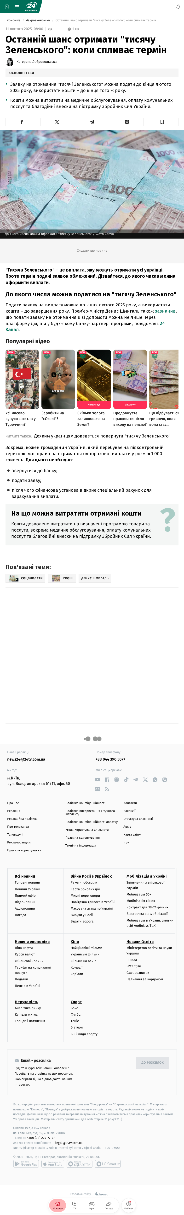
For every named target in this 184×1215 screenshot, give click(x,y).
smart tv (79, 1164)
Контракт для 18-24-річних (147, 907)
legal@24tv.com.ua (68, 1143)
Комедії (76, 967)
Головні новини (27, 882)
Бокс (74, 1008)
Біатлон (77, 1027)
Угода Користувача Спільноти (87, 829)
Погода (20, 915)
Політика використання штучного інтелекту (90, 813)
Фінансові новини (29, 961)
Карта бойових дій (85, 889)
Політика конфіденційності (85, 803)
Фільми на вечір (83, 961)
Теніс (75, 1021)
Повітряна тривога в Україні (93, 902)
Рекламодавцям (18, 842)
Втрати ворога (82, 921)
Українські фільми (85, 954)
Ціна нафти (24, 948)
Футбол (76, 1014)
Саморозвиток (137, 973)
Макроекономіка (38, 20)
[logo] (31, 6)
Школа (131, 960)
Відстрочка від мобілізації (147, 914)
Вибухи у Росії (82, 915)
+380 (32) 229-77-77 (41, 1138)
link (97, 779)
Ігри (126, 842)
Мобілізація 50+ (138, 894)
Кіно (75, 941)
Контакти (130, 803)
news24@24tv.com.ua (26, 759)
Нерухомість (26, 1001)
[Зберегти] (162, 122)
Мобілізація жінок (140, 901)
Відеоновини (25, 902)
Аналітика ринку (28, 1008)
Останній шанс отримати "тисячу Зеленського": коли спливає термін (106, 20)
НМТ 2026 (133, 966)
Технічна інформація (80, 845)
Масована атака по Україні (92, 908)
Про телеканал (18, 826)
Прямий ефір (25, 895)
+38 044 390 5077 (110, 759)
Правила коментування (82, 837)
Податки (21, 979)
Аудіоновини (25, 908)
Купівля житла (26, 1014)
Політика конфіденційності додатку (91, 822)
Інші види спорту (84, 1034)
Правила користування (24, 850)
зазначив (165, 311)
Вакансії (129, 811)
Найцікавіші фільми (86, 948)
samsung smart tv (108, 1164)
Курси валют (25, 954)
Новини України (27, 889)
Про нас (13, 803)
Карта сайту (132, 834)
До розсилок (153, 1063)
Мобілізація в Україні (146, 876)
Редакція (13, 811)
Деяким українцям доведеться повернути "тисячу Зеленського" (102, 436)
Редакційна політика (22, 819)
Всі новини (25, 876)
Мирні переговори (85, 895)
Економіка (13, 20)
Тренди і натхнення (30, 1021)
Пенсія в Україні (27, 986)
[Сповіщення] (178, 7)
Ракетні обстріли (84, 882)
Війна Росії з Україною (92, 876)
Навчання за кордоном (144, 979)
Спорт (76, 1001)
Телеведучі (15, 834)
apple (52, 1164)
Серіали (77, 974)
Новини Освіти (140, 941)
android (26, 1164)
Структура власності (138, 819)
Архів (127, 826)
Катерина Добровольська (37, 62)
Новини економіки (32, 941)
